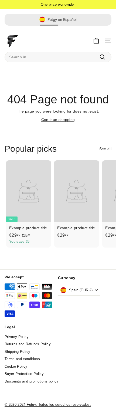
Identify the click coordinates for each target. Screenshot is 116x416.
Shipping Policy (17, 352)
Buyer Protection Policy (24, 374)
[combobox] (58, 57)
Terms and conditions (22, 359)
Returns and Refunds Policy (28, 344)
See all (105, 149)
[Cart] (96, 41)
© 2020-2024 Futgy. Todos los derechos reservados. (48, 405)
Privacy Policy (17, 337)
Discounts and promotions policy (32, 381)
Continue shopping (58, 119)
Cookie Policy (16, 366)
